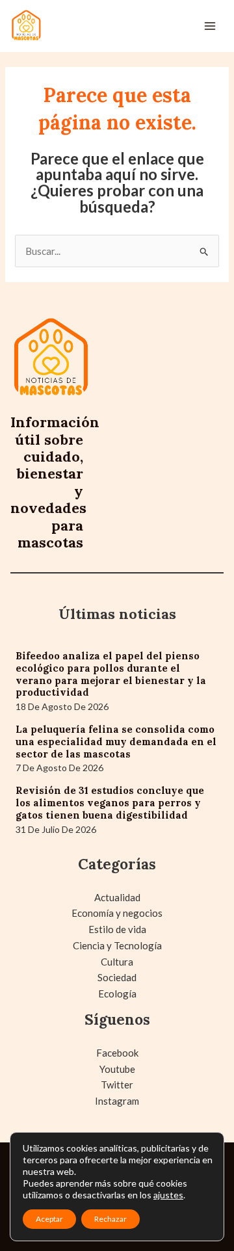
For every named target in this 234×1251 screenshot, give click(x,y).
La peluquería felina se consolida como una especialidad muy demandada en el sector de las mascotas (116, 741)
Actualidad (117, 897)
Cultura (117, 962)
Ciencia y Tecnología (117, 945)
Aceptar (49, 1219)
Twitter (117, 1084)
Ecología (117, 993)
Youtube (117, 1069)
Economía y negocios (117, 913)
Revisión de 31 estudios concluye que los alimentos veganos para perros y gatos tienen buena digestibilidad (110, 802)
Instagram (117, 1101)
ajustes (168, 1194)
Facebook (117, 1053)
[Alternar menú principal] (210, 26)
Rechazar (110, 1219)
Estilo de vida (117, 929)
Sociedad (117, 977)
